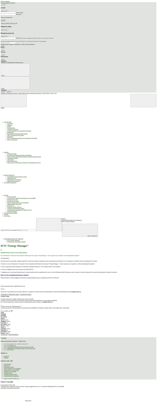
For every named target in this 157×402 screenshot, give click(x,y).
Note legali (7, 365)
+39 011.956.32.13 (11, 345)
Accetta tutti (25, 294)
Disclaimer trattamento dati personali (10, 388)
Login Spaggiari (42, 41)
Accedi (3, 4)
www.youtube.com (6, 311)
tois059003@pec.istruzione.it (21, 348)
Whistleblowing (8, 373)
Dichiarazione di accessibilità (11, 370)
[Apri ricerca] (143, 100)
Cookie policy (7, 364)
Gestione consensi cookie (10, 374)
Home (63, 218)
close (2, 108)
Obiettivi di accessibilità (10, 371)
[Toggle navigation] (13, 100)
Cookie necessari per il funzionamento (11, 306)
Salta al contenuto (5, 1)
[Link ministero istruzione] (8, 3)
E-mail (18, 38)
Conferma (8, 91)
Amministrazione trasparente (11, 376)
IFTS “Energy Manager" (13, 240)
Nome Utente (19, 12)
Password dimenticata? (6, 17)
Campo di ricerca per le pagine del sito (10, 230)
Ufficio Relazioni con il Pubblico (12, 368)
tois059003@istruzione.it (21, 347)
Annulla (3, 91)
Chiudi (2, 50)
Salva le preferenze (13, 334)
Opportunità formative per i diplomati (71, 220)
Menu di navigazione (92, 236)
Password (18, 14)
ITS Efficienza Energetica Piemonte (16, 241)
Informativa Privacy (9, 367)
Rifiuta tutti (14, 294)
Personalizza (4, 294)
